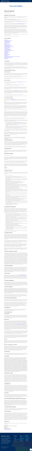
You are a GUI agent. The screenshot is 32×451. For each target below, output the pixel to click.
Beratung (15, 438)
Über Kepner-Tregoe (16, 439)
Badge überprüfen (22, 438)
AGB (20, 439)
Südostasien (27, 440)
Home (1, 2)
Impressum (21, 440)
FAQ (14, 440)
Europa (27, 438)
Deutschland (27, 439)
